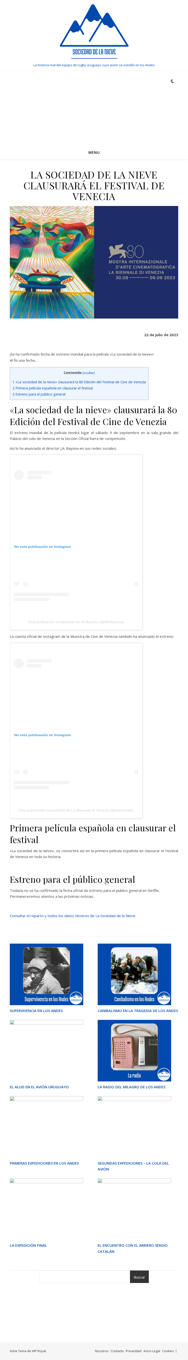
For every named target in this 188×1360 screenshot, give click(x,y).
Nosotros (102, 1351)
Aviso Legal (151, 1351)
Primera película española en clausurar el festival (52, 388)
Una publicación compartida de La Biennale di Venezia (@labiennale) (76, 810)
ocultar (89, 373)
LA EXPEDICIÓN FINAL (28, 1245)
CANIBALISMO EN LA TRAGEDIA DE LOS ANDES (138, 1010)
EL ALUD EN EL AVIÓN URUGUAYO (39, 1086)
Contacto (117, 1351)
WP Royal (39, 1351)
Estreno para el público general (38, 394)
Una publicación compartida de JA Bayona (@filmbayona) (76, 622)
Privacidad (133, 1351)
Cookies (168, 1351)
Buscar (139, 1277)
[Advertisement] (94, 108)
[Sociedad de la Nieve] (94, 31)
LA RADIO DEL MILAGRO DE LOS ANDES (131, 1086)
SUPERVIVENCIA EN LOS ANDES (36, 1010)
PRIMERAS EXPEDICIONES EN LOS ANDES (44, 1163)
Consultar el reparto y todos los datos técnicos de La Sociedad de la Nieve (72, 915)
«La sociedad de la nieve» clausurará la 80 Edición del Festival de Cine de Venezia (79, 382)
